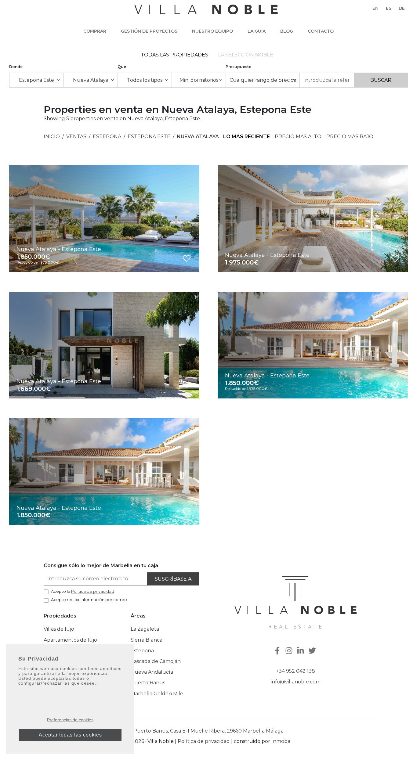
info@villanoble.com (296, 682)
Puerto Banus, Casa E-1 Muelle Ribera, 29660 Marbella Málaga (208, 731)
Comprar (94, 31)
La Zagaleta (145, 629)
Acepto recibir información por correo (89, 599)
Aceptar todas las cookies (70, 734)
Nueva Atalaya (198, 136)
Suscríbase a (173, 579)
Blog (286, 31)
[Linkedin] (301, 651)
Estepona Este (149, 136)
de (402, 8)
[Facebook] (278, 651)
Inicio (52, 136)
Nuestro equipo (212, 31)
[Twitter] (312, 651)
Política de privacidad (204, 741)
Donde (16, 66)
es (388, 8)
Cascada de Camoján (156, 661)
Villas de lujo (59, 629)
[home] (206, 12)
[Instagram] (289, 651)
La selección (245, 55)
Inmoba (280, 741)
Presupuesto (239, 66)
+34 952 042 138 (295, 671)
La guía (257, 31)
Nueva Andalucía (152, 672)
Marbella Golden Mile (157, 694)
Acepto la (82, 591)
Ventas (76, 136)
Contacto (321, 31)
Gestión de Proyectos (149, 31)
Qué (122, 66)
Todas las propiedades (174, 55)
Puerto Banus (148, 683)
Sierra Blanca (146, 640)
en (375, 8)
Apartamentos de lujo (70, 640)
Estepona (107, 136)
